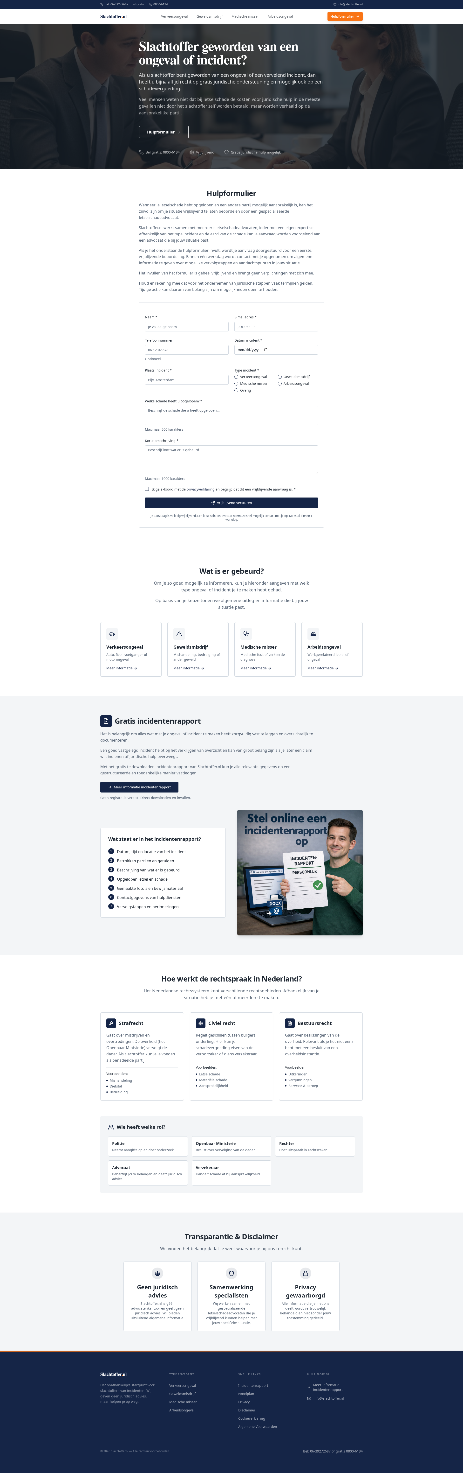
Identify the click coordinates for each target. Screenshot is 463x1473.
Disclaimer (246, 1410)
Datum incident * (248, 340)
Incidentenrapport (253, 1385)
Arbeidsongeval (280, 16)
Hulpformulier (342, 16)
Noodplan (246, 1393)
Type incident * (246, 370)
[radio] (236, 377)
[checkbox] (147, 489)
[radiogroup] (276, 383)
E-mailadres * (245, 317)
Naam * (151, 317)
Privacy (244, 1402)
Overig (245, 390)
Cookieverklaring (251, 1418)
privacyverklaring (201, 489)
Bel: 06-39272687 (116, 4)
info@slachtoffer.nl (350, 4)
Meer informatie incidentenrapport (142, 787)
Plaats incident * (158, 370)
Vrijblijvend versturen (234, 502)
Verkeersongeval (174, 16)
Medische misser (245, 16)
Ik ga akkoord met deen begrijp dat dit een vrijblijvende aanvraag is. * (224, 489)
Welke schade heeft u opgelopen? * (173, 401)
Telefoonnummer (159, 340)
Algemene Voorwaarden (257, 1426)
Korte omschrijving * (161, 440)
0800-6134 (160, 4)
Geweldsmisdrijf (210, 16)
